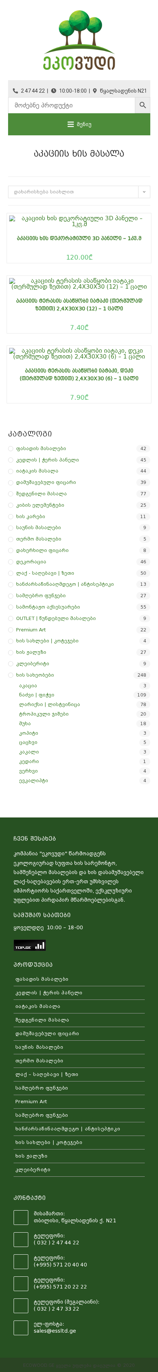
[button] (84, 124)
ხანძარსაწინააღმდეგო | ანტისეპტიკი (65, 584)
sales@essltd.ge (55, 1331)
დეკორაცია (31, 561)
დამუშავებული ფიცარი (46, 482)
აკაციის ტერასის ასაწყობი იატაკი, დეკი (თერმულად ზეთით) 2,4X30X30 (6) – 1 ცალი (79, 374)
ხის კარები (30, 516)
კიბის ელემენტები (40, 505)
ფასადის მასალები (41, 448)
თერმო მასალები (38, 539)
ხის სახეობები (35, 675)
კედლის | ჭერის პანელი (47, 460)
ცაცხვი (28, 742)
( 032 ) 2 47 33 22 (56, 1309)
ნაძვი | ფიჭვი (36, 695)
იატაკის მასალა (37, 471)
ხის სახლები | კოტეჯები (47, 641)
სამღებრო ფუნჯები (41, 595)
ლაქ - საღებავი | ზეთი (45, 573)
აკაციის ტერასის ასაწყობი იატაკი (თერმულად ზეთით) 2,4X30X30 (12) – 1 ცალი (79, 304)
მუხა (25, 723)
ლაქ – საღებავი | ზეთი (47, 1074)
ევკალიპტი (33, 780)
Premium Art (31, 629)
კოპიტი (28, 733)
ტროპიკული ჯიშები (44, 714)
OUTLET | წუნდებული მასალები (56, 618)
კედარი (29, 761)
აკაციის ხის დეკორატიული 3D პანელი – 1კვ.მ (79, 238)
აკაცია (28, 685)
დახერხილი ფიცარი (42, 550)
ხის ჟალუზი (31, 652)
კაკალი (29, 752)
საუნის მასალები (38, 527)
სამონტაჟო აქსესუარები (48, 607)
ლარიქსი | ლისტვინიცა (49, 704)
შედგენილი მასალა (41, 493)
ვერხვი (28, 771)
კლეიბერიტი (32, 663)
